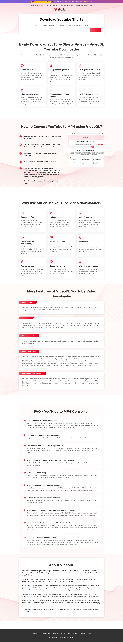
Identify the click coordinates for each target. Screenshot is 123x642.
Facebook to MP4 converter (66, 5)
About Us (63, 633)
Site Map (75, 633)
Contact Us (55, 633)
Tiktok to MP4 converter (51, 5)
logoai (89, 633)
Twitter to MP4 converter (81, 5)
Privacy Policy (36, 633)
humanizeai (82, 633)
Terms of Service (46, 633)
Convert (96, 30)
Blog (91, 5)
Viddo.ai (55, 1)
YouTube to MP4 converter (37, 5)
